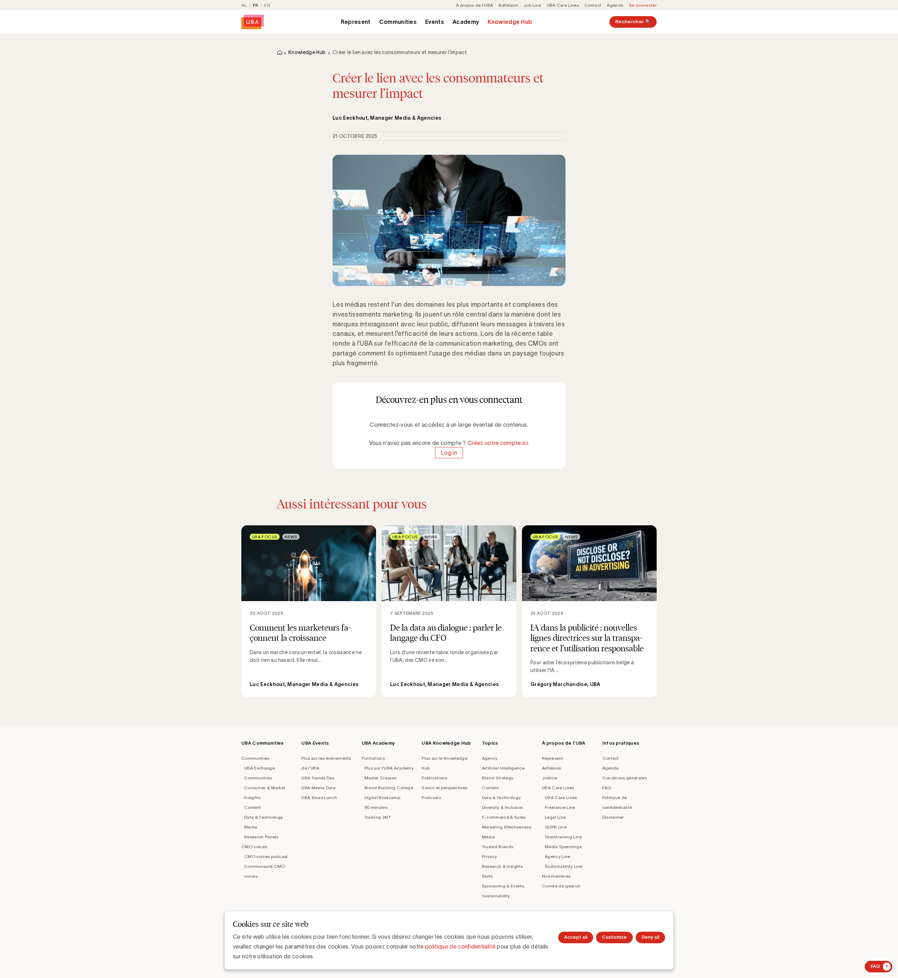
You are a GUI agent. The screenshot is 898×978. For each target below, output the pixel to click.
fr (256, 5)
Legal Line (555, 817)
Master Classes (380, 778)
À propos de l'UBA (474, 5)
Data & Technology (263, 817)
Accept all (575, 937)
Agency (490, 758)
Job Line (532, 5)
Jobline (549, 778)
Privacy (489, 856)
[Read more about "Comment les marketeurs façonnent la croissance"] (308, 611)
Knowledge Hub (510, 22)
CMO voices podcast (266, 856)
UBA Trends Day (317, 778)
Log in (449, 453)
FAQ (606, 787)
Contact (592, 5)
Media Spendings (563, 846)
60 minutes (375, 807)
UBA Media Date (318, 787)
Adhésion (508, 5)
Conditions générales (624, 778)
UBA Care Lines (563, 5)
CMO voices (254, 846)
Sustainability (496, 895)
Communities (398, 22)
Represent (356, 22)
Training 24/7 (377, 817)
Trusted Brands (497, 846)
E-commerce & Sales (504, 817)
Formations (373, 758)
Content (252, 807)
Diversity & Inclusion (502, 807)
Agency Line (557, 856)
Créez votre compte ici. (498, 443)
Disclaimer (613, 817)
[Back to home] (252, 22)
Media (250, 827)
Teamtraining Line (563, 836)
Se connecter (643, 5)
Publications (434, 778)
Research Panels (261, 836)
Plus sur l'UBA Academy (389, 768)
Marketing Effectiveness (506, 827)
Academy (466, 22)
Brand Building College (388, 787)
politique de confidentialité (460, 946)
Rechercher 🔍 (633, 21)
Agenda (615, 5)
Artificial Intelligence (503, 768)
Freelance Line (560, 807)
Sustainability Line (563, 866)
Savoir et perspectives (444, 787)
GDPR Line (556, 827)
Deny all (650, 937)
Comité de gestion (561, 886)
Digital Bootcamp (382, 797)
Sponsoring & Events (503, 886)
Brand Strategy (497, 778)
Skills (487, 876)
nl (244, 5)
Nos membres (556, 876)
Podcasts (431, 797)
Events (434, 22)
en (267, 5)
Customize (614, 937)
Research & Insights (502, 866)
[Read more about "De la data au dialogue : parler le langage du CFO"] (449, 611)
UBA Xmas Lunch (318, 797)
